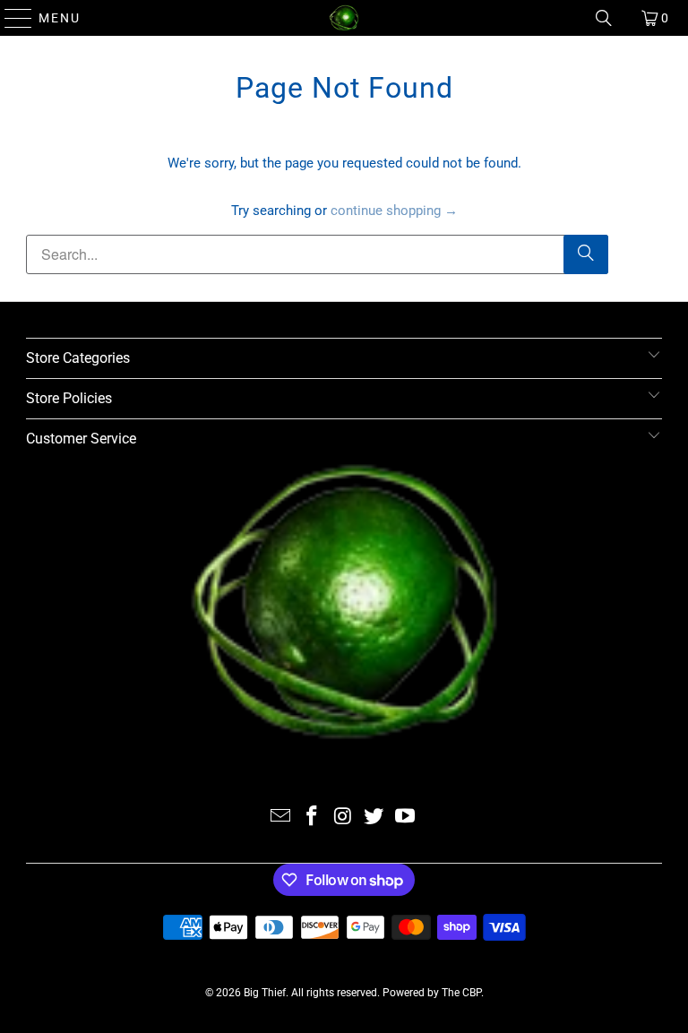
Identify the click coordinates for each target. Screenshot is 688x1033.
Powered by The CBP (432, 992)
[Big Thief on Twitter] (374, 817)
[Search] (604, 18)
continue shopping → (394, 210)
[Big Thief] (344, 18)
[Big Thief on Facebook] (311, 817)
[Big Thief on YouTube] (405, 817)
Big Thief (265, 992)
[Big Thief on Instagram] (343, 817)
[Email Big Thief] (281, 817)
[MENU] (10, 18)
